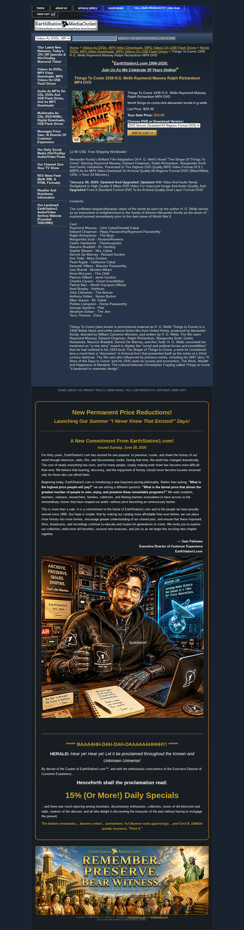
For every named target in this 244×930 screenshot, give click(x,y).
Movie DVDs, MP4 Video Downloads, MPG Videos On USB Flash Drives (139, 49)
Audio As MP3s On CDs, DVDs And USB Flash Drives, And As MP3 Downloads (51, 98)
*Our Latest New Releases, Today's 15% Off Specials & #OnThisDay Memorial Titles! (51, 54)
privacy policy (87, 8)
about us (61, 8)
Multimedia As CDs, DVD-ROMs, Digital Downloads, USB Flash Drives (51, 118)
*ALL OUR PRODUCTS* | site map (157, 8)
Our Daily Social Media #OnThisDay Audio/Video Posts (51, 153)
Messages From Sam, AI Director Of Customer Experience (51, 137)
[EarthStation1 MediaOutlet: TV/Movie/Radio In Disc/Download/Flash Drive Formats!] (91, 26)
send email (115, 8)
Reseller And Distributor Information (46, 194)
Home (74, 47)
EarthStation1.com (136, 917)
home (41, 8)
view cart (43, 14)
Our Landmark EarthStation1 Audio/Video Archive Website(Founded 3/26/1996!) (49, 214)
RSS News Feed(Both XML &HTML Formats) (49, 179)
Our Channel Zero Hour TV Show (50, 166)
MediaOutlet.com (159, 917)
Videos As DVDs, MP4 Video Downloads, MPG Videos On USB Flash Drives (139, 47)
